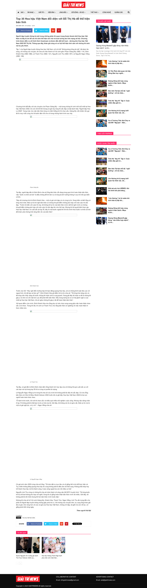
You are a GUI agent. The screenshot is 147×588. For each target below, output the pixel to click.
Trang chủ (19, 16)
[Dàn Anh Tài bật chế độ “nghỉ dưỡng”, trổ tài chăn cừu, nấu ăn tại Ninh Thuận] (101, 93)
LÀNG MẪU (62, 12)
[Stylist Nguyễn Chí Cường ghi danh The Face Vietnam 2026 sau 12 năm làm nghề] (27, 545)
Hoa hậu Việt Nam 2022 (28, 518)
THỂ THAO (94, 12)
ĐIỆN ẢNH (51, 12)
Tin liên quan (21, 532)
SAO (22, 12)
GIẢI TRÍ (41, 12)
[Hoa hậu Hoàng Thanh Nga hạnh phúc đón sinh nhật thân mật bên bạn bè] (53, 545)
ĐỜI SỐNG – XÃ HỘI (77, 12)
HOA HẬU (36, 16)
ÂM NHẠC (30, 12)
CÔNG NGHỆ (106, 12)
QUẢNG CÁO (119, 12)
